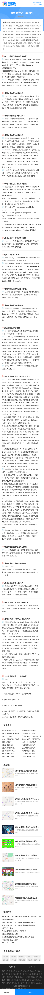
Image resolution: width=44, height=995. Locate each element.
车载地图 (35, 974)
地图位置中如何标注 (29, 730)
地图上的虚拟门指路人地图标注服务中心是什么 (18, 922)
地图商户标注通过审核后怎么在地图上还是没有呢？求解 (22, 916)
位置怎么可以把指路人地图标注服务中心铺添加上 (19, 925)
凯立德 (30, 960)
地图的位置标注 (7, 745)
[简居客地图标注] (9, 4)
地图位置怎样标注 (8, 750)
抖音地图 (21, 956)
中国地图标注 (6, 742)
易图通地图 (21, 960)
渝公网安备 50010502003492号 (14, 988)
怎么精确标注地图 (28, 753)
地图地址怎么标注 (28, 733)
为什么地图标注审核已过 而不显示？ (15, 931)
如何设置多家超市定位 (10, 939)
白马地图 (13, 960)
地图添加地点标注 (8, 747)
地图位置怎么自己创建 (10, 934)
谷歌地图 (5, 960)
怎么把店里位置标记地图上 (11, 739)
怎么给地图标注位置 (9, 730)
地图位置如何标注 (28, 750)
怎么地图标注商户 (28, 747)
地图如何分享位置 (8, 919)
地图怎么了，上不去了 (10, 942)
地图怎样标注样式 (8, 756)
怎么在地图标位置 (28, 756)
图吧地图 (5, 956)
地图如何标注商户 (8, 753)
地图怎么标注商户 (28, 745)
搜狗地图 (37, 960)
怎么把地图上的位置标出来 (31, 736)
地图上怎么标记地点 (29, 742)
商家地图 (37, 956)
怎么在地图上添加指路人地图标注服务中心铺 (18, 936)
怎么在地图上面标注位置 (10, 733)
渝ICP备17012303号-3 (21, 986)
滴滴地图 (29, 956)
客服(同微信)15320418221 (37, 3)
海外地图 (13, 956)
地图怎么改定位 (7, 928)
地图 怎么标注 (7, 736)
